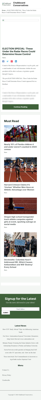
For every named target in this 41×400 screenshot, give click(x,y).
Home (4, 10)
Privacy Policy (6, 375)
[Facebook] (3, 61)
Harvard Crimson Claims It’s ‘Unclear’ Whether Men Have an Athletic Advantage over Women (19, 187)
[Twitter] (7, 61)
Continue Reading (20, 107)
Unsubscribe (6, 380)
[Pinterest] (12, 61)
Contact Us (5, 370)
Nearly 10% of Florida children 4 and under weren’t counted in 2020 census (20, 147)
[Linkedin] (16, 61)
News (4, 58)
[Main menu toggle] (37, 4)
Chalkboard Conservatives (20, 4)
